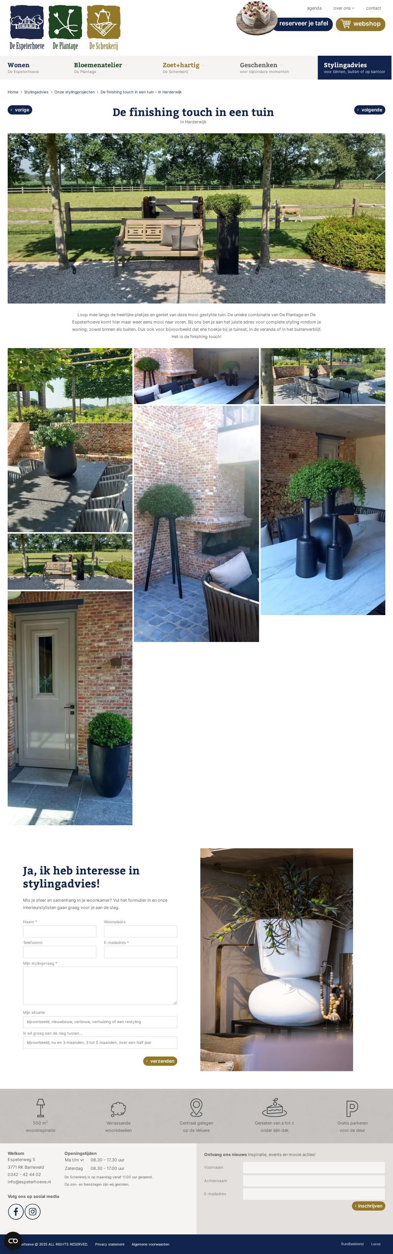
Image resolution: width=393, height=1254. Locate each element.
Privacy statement (109, 1244)
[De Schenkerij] (103, 28)
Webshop (366, 24)
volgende (371, 110)
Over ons (343, 8)
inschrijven (370, 1206)
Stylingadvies (354, 67)
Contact (373, 8)
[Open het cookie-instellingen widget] (13, 1241)
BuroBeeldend (352, 1244)
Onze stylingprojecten (75, 92)
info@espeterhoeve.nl (29, 1181)
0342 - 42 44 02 (24, 1174)
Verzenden (161, 1061)
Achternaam (215, 1181)
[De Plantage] (65, 28)
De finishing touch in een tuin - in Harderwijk (141, 92)
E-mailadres (215, 1194)
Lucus (376, 1244)
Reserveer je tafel (303, 23)
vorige (21, 110)
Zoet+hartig (182, 67)
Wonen (23, 67)
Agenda (314, 8)
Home (14, 92)
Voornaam (213, 1167)
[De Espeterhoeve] (27, 28)
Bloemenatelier (99, 67)
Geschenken (264, 67)
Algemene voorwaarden (150, 1244)
